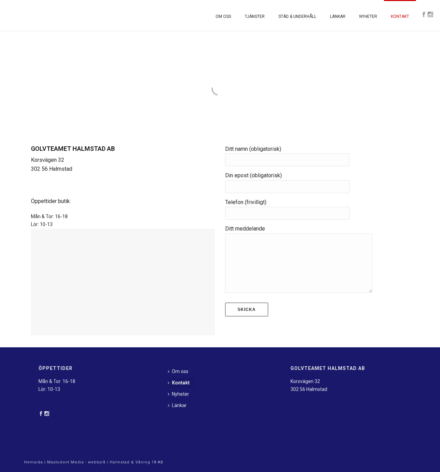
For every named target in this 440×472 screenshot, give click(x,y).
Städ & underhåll (297, 16)
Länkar (337, 16)
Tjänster (255, 16)
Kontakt (400, 16)
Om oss (223, 16)
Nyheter (368, 16)
